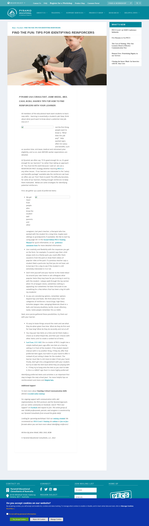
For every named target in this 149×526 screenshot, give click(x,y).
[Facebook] (42, 490)
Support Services (74, 13)
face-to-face (64, 421)
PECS (60, 169)
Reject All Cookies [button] (39, 519)
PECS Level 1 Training (41, 421)
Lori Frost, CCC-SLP (33, 342)
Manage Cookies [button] (56, 519)
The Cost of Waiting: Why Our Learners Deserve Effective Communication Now (123, 46)
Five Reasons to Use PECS (121, 38)
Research (114, 13)
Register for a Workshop (61, 3)
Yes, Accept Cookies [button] (19, 519)
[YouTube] (55, 490)
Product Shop (80, 3)
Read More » (10, 508)
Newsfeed (20, 28)
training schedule (59, 418)
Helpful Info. (49, 380)
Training (55, 13)
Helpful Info (130, 13)
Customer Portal (93, 3)
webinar (55, 421)
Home (14, 28)
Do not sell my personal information (22, 514)
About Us (40, 13)
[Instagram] (50, 490)
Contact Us (37, 3)
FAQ (45, 3)
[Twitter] (46, 490)
